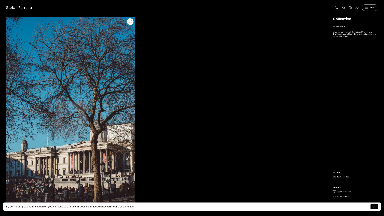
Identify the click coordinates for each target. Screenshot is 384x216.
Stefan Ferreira (19, 8)
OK (374, 206)
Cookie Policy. (126, 206)
